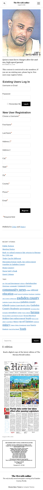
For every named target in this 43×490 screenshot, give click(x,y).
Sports (33, 325)
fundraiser (32, 294)
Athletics (22, 283)
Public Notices (8, 246)
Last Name (7, 133)
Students (5, 329)
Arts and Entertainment (12, 283)
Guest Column (8, 274)
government (25, 308)
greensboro (12, 312)
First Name (7, 124)
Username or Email (10, 85)
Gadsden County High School (11, 302)
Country (6, 183)
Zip (4, 175)
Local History (9, 322)
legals (28, 318)
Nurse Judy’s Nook (9, 271)
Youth (23, 328)
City (4, 158)
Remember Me (15, 104)
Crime (14, 227)
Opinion (29, 321)
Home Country (8, 267)
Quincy (23, 227)
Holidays (5, 318)
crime (28, 290)
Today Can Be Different (11, 258)
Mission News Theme (14, 487)
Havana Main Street (29, 316)
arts (3, 283)
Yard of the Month (14, 329)
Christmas (5, 286)
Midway (16, 322)
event (15, 294)
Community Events (24, 286)
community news (14, 290)
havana (35, 312)
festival (20, 294)
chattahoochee (31, 283)
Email (5, 200)
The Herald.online (22, 2)
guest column (26, 312)
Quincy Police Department (18, 325)
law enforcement (17, 318)
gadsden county (28, 298)
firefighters (25, 294)
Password (6, 94)
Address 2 (6, 150)
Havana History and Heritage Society (12, 315)
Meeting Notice (8, 249)
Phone (5, 192)
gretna (19, 313)
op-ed (22, 321)
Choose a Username (11, 116)
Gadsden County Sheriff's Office (20, 305)
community (13, 286)
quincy (6, 324)
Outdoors (36, 322)
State (4, 166)
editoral (34, 290)
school (28, 325)
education (7, 293)
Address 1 (6, 141)
